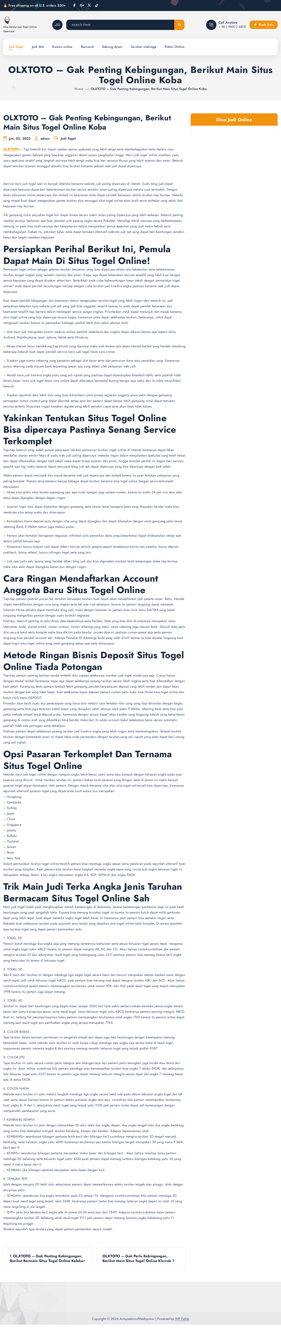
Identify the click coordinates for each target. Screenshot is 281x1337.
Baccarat (87, 46)
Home (79, 88)
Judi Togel (16, 46)
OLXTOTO (11, 149)
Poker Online (175, 46)
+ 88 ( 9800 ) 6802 (232, 26)
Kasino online (62, 46)
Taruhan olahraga (143, 46)
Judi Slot (38, 46)
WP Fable (182, 1318)
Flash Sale (265, 24)
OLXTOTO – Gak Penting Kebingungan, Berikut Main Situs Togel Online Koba (149, 88)
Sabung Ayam (112, 46)
